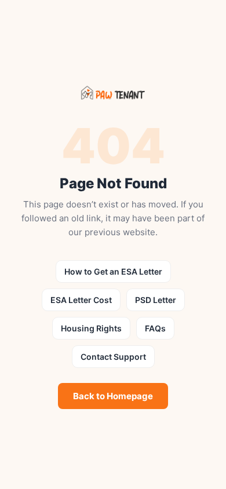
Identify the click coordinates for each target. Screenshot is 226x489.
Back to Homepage (113, 396)
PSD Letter (155, 300)
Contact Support (113, 357)
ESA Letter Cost (81, 300)
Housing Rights (91, 328)
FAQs (155, 328)
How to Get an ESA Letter (113, 271)
